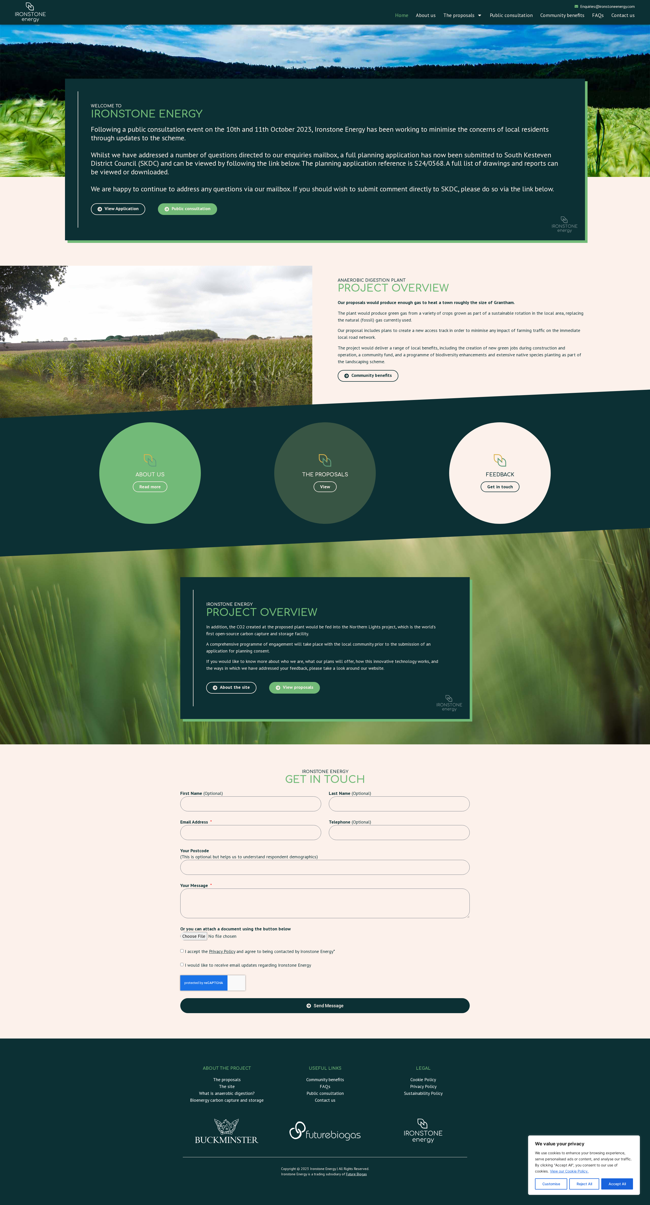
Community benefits (562, 15)
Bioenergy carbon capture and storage (227, 1100)
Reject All (584, 1184)
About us (426, 15)
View (325, 487)
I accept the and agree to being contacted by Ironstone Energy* (260, 951)
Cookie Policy (423, 1079)
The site (227, 1086)
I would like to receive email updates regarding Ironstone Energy (248, 965)
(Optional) (201, 793)
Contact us (623, 15)
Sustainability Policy (423, 1093)
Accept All (617, 1184)
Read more (150, 487)
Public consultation (511, 15)
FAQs (598, 15)
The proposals (459, 15)
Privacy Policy (222, 951)
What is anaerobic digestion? (227, 1093)
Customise (551, 1184)
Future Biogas (356, 1174)
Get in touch (500, 487)
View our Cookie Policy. (569, 1171)
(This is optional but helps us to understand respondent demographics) (249, 854)
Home (401, 15)
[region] (584, 1165)
